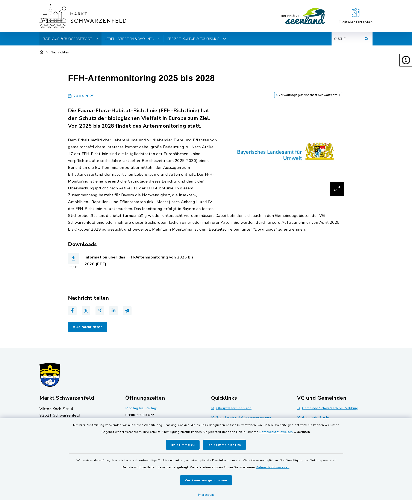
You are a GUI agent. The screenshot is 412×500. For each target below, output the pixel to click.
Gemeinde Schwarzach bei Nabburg (330, 408)
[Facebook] (72, 310)
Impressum (206, 495)
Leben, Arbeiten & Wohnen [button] (129, 38)
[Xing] (99, 310)
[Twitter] (86, 310)
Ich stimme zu (183, 445)
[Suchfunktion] (366, 38)
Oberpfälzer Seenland (233, 408)
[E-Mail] (127, 310)
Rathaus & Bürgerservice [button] (67, 38)
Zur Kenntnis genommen (206, 480)
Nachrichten (59, 52)
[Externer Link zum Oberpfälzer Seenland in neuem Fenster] (303, 16)
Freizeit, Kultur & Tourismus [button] (193, 38)
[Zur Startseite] (41, 52)
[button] (405, 60)
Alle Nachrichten (87, 327)
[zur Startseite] (82, 16)
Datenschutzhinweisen (276, 432)
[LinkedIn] (113, 310)
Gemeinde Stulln (315, 417)
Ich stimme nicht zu (224, 445)
